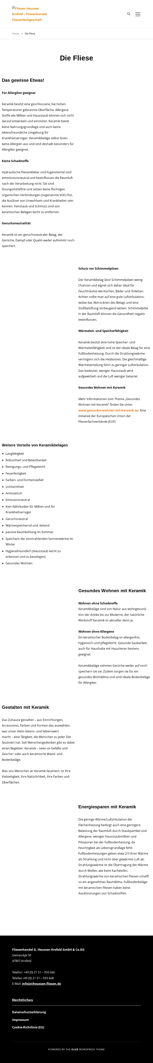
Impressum (20, 1020)
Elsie (74, 1049)
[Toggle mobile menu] (138, 14)
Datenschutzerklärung (29, 1012)
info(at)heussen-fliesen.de (41, 984)
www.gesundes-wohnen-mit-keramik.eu (108, 410)
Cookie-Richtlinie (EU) (28, 1027)
